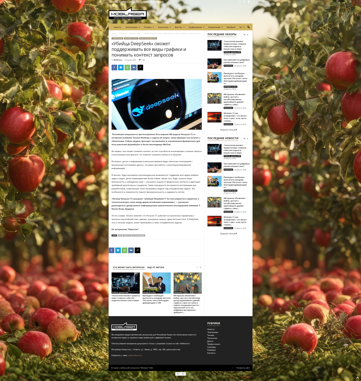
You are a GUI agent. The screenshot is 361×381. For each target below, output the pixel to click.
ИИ (120, 235)
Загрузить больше (228, 130)
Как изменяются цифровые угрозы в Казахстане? (237, 61)
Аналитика (178, 292)
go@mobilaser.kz (135, 355)
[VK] (134, 67)
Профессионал (195, 27)
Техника (147, 27)
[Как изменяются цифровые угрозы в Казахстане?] (214, 63)
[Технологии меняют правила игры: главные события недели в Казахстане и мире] (126, 283)
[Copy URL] (140, 67)
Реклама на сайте (243, 368)
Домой (114, 33)
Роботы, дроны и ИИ (148, 38)
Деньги (210, 341)
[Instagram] (244, 2)
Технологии (163, 27)
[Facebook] (240, 2)
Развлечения (214, 27)
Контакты (211, 353)
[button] (248, 27)
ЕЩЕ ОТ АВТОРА (155, 267)
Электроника (131, 27)
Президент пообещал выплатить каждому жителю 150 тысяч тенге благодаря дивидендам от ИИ (157, 299)
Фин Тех (178, 27)
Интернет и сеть (135, 33)
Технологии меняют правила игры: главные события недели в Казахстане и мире (126, 298)
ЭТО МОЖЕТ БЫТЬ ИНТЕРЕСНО (129, 267)
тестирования (138, 235)
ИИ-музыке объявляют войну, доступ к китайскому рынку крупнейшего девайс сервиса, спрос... (235, 99)
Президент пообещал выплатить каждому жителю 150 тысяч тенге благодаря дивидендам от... (235, 78)
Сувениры (211, 347)
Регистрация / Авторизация (151, 2)
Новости (117, 27)
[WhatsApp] (127, 67)
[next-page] (200, 267)
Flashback (231, 27)
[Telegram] (248, 2)
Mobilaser (118, 60)
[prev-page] (197, 267)
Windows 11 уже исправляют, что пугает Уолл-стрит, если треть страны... (235, 117)
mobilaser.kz (185, 344)
